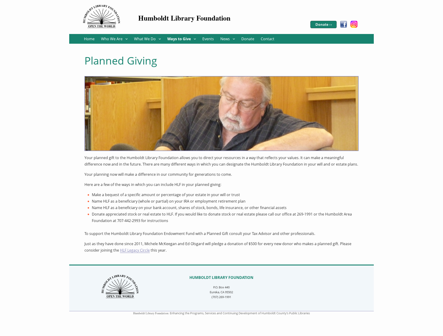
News (225, 38)
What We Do (145, 38)
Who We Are (112, 38)
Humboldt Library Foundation (184, 18)
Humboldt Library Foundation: (151, 313)
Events (208, 38)
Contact (267, 38)
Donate (247, 38)
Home (89, 38)
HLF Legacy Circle (135, 250)
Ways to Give (179, 38)
